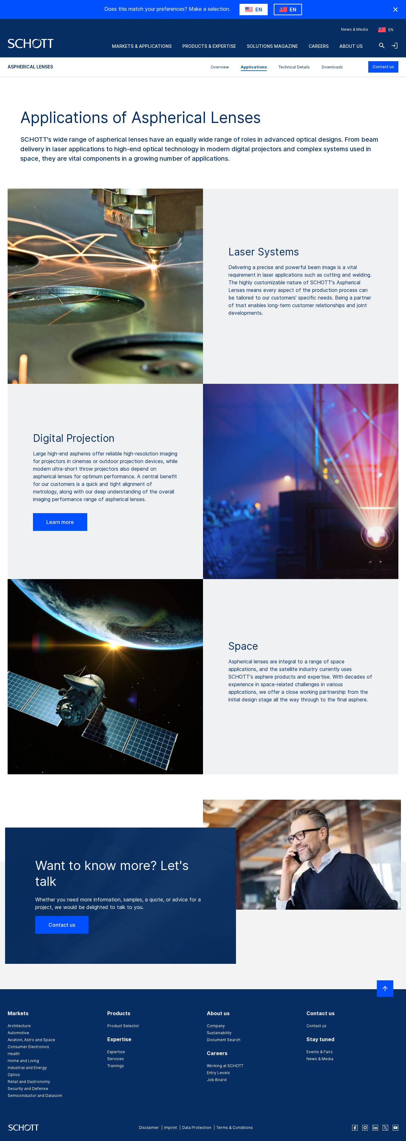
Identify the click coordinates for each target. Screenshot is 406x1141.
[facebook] (355, 1128)
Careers (319, 46)
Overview (220, 67)
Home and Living (23, 1060)
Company (216, 1025)
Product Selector (123, 1025)
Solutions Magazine (272, 46)
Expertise (116, 1051)
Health (14, 1053)
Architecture (19, 1025)
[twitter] (385, 1128)
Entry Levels (218, 1072)
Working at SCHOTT (225, 1065)
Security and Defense (28, 1088)
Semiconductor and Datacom (35, 1095)
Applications (254, 67)
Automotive (18, 1032)
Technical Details (294, 67)
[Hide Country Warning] (395, 9)
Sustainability (219, 1032)
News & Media (354, 29)
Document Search (223, 1039)
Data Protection (196, 1127)
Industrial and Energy (27, 1067)
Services (115, 1058)
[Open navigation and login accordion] (394, 45)
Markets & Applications (142, 46)
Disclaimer (149, 1127)
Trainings (115, 1065)
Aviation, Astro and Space (31, 1039)
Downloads (332, 67)
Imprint (170, 1127)
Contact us (383, 66)
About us (351, 46)
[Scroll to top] (385, 988)
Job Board (216, 1079)
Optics (14, 1074)
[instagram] (365, 1128)
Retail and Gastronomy (29, 1081)
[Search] (382, 45)
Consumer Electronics (28, 1046)
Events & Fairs (319, 1051)
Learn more (60, 522)
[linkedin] (375, 1128)
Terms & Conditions (234, 1127)
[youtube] (395, 1128)
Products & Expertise (209, 46)
